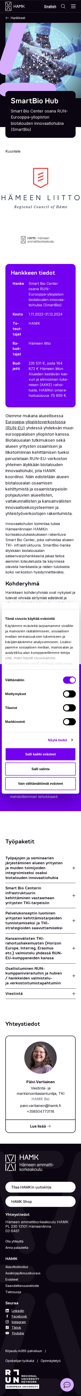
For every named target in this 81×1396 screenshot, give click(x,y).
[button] (67, 1385)
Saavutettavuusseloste (22, 1286)
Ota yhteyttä (14, 1241)
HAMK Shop (21, 1201)
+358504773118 (40, 1111)
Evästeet (11, 1279)
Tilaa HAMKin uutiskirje (31, 1187)
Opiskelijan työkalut (19, 1361)
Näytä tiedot (57, 740)
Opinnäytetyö (51, 1361)
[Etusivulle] (19, 6)
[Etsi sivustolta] (63, 6)
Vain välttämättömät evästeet (40, 783)
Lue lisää (38, 1126)
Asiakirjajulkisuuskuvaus (22, 1273)
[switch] (69, 694)
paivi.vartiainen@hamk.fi (40, 1105)
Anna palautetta (16, 1247)
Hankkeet (18, 18)
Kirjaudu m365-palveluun (23, 1351)
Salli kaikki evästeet (40, 754)
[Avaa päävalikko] (73, 6)
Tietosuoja (13, 1292)
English (50, 6)
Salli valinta (41, 769)
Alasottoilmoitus (16, 1267)
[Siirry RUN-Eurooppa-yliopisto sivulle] (22, 1379)
